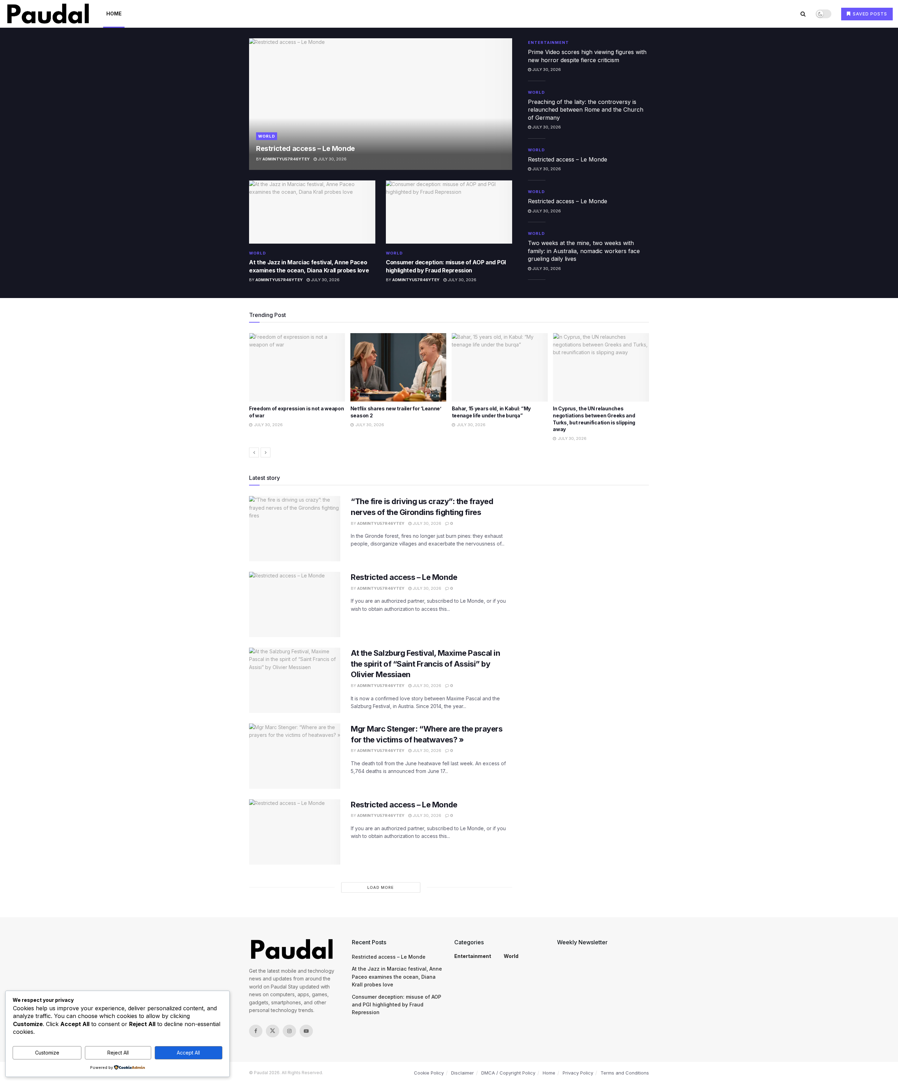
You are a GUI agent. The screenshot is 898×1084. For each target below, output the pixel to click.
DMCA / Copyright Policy (508, 1073)
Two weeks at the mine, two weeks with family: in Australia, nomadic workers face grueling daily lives (584, 250)
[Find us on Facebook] (255, 1031)
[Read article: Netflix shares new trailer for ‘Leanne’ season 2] (297, 367)
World (266, 136)
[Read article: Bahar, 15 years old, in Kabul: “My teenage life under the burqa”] (398, 367)
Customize (47, 1053)
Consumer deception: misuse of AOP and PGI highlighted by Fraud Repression (396, 1005)
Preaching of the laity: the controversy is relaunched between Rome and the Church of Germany (585, 109)
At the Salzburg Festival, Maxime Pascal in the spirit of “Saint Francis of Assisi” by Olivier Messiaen (425, 663)
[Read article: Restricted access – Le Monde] (380, 104)
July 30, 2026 (332, 159)
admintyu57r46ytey (286, 159)
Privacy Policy (578, 1073)
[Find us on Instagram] (289, 1031)
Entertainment (548, 42)
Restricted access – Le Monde (305, 148)
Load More (380, 887)
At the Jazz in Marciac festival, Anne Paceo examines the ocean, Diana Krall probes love (397, 976)
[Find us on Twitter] (272, 1031)
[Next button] (265, 452)
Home (114, 13)
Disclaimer (462, 1073)
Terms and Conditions (625, 1073)
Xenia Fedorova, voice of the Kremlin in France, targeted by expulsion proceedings (600, 415)
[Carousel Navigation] (449, 452)
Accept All (188, 1053)
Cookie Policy (429, 1073)
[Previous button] (254, 452)
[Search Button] (803, 13)
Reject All (118, 1053)
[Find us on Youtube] (306, 1031)
